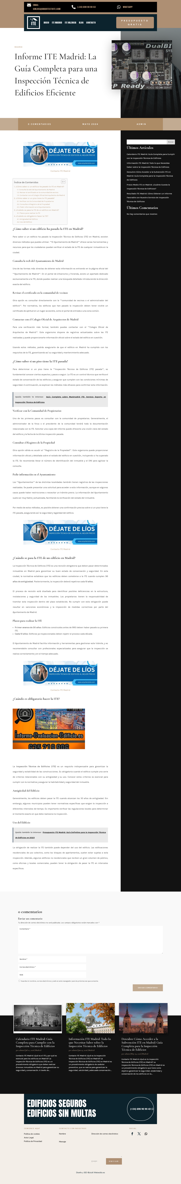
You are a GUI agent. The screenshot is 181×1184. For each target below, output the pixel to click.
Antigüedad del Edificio (29, 219)
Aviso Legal (29, 1138)
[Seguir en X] (139, 1134)
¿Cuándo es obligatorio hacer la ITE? (32, 216)
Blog (81, 22)
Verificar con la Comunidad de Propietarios (37, 201)
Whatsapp (127, 7)
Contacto (91, 22)
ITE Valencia (70, 22)
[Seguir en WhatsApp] (146, 1134)
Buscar (171, 142)
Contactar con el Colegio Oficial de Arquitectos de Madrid (42, 195)
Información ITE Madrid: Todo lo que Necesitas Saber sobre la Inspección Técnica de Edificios (90, 1042)
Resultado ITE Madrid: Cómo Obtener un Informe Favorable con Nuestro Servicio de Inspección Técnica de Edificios (149, 197)
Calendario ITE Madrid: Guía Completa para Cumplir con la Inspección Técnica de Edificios (35, 1042)
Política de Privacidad (33, 1141)
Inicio (46, 22)
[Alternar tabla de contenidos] (62, 182)
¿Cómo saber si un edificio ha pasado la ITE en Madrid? (40, 187)
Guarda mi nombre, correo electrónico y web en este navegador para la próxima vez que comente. (59, 981)
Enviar (114, 1161)
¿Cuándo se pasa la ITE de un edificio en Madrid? (37, 210)
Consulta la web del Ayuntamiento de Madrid (37, 190)
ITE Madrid (57, 22)
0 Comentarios (39, 124)
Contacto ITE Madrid (60, 171)
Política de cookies (32, 1134)
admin (141, 124)
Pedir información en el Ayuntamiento (35, 207)
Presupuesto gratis (135, 22)
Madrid (19, 47)
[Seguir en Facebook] (132, 1134)
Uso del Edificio (26, 222)
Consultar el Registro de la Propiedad (35, 204)
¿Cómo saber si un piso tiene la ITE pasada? (35, 198)
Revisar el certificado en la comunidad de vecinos (39, 192)
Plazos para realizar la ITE (30, 213)
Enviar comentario (148, 988)
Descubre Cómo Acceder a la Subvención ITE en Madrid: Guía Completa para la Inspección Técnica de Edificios (150, 176)
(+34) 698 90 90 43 (140, 1109)
